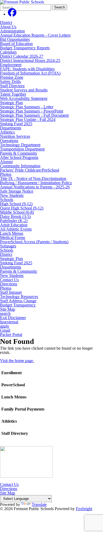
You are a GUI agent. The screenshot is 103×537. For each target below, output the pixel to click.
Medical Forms (12, 237)
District (6, 22)
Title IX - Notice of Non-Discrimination (33, 178)
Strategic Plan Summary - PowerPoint (31, 111)
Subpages (8, 246)
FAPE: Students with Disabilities (27, 69)
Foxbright (84, 508)
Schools (6, 199)
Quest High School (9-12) (21, 208)
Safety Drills (10, 81)
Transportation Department (22, 149)
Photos (5, 174)
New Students (12, 195)
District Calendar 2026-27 (21, 56)
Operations (9, 140)
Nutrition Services (15, 136)
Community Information (20, 166)
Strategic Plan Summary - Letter (26, 107)
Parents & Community (18, 153)
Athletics (7, 132)
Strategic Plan (11, 102)
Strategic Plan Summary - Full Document (34, 115)
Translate (39, 504)
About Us (8, 27)
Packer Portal (11, 335)
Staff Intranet (11, 292)
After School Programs (19, 157)
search (5, 313)
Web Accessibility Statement (23, 98)
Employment (10, 64)
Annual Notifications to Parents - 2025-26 (35, 187)
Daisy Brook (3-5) (15, 216)
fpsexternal (9, 322)
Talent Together (13, 94)
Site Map (7, 309)
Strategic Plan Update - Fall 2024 (27, 119)
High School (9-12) (16, 204)
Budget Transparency (18, 305)
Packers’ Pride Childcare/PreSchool (29, 170)
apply (4, 326)
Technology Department (20, 145)
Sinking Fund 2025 (16, 123)
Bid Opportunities (15, 39)
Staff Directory (12, 86)
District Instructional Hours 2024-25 (30, 60)
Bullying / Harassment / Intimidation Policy (36, 182)
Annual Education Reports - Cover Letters (35, 35)
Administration (12, 31)
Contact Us (9, 280)
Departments (10, 128)
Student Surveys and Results (24, 90)
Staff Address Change (18, 301)
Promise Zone (11, 77)
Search (59, 7)
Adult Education (13, 225)
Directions (8, 284)
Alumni (6, 161)
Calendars (8, 52)
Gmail (5, 330)
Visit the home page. (17, 360)
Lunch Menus (11, 233)
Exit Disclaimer (13, 318)
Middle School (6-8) (17, 212)
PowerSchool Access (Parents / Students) (34, 242)
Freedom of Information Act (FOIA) (30, 73)
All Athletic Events (16, 229)
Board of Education (16, 43)
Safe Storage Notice (16, 191)
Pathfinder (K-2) (13, 220)
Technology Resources (19, 297)
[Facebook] (12, 14)
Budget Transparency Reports (25, 48)
